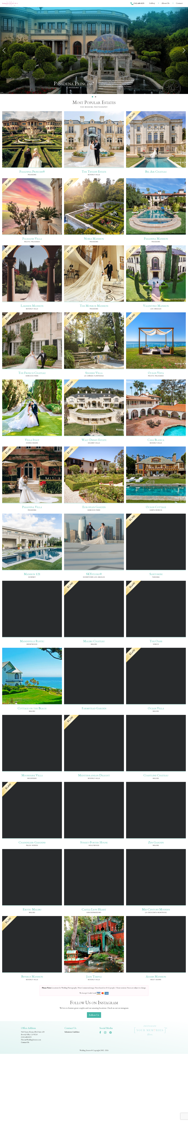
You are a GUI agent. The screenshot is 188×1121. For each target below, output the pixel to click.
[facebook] (101, 1033)
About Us (166, 3)
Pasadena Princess (74, 83)
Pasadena (74, 87)
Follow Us (94, 1015)
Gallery (152, 3)
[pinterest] (111, 1033)
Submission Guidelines (72, 1032)
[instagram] (106, 1033)
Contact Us (25, 1042)
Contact (179, 3)
